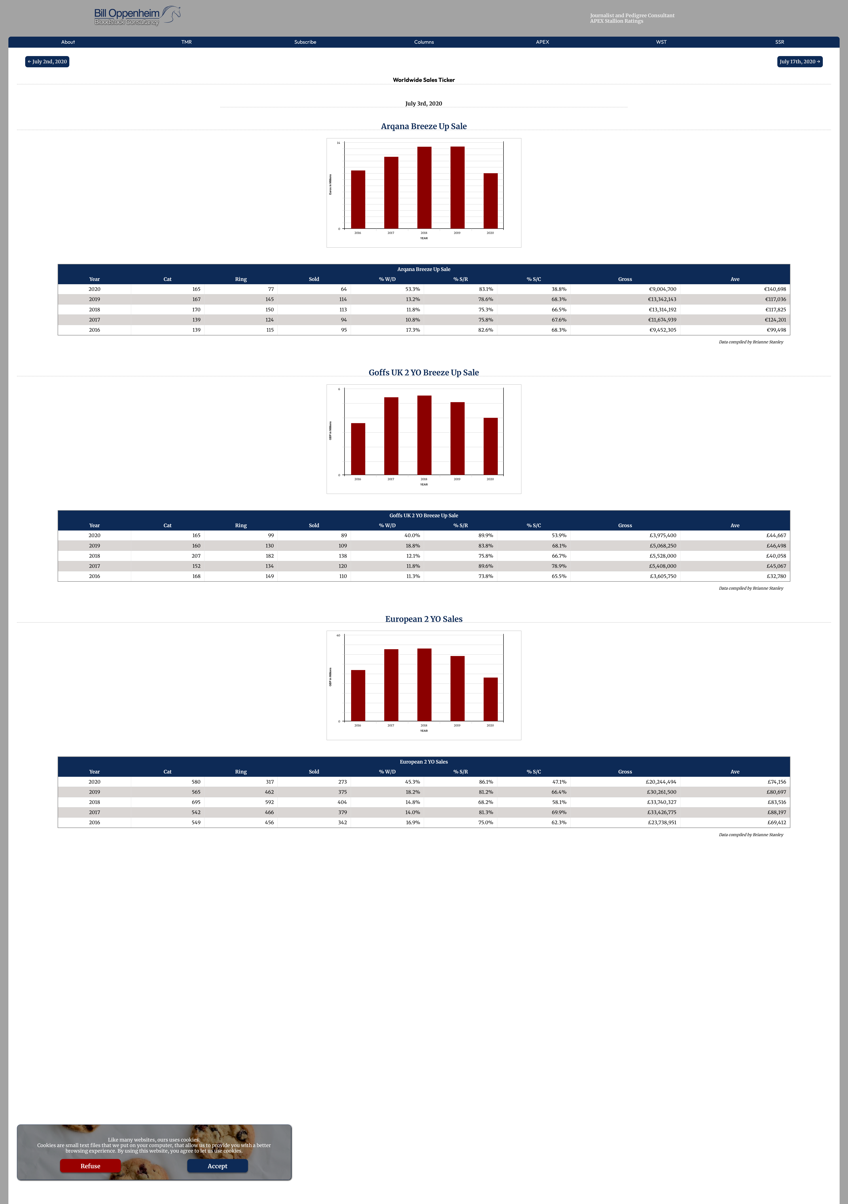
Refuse (90, 1166)
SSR (779, 42)
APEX (542, 42)
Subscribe (305, 42)
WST (661, 42)
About (68, 42)
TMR (186, 42)
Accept (217, 1166)
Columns (424, 42)
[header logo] (139, 16)
